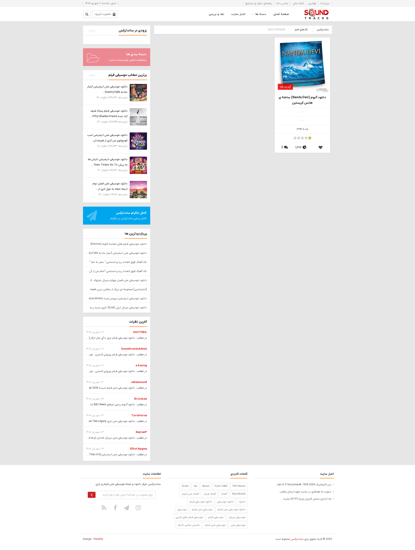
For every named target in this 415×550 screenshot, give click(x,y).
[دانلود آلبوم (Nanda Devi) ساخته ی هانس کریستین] (302, 65)
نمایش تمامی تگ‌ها (189, 525)
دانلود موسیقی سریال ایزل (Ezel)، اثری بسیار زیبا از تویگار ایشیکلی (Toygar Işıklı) (116, 307)
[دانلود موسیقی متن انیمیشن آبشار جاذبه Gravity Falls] (138, 92)
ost (195, 486)
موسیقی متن (238, 525)
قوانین (312, 3)
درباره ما (325, 3)
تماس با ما (282, 3)
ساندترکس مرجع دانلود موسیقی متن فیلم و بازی (316, 14)
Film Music (239, 486)
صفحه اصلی (281, 14)
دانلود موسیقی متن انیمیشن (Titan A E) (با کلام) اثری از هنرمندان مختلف (93, 454)
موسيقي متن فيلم (202, 509)
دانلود (242, 501)
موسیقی (182, 509)
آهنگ (224, 494)
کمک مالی (298, 3)
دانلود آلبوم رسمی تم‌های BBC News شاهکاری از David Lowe (101, 404)
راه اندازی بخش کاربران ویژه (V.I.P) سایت (307, 499)
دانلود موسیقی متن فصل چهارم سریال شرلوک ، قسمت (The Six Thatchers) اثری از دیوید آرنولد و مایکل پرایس (116, 280)
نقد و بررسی (216, 14)
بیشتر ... (91, 30)
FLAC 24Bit (221, 486)
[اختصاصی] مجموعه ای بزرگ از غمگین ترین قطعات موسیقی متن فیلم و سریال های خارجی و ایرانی (116, 289)
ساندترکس (323, 29)
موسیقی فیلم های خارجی (189, 517)
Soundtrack (239, 494)
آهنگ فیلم (210, 494)
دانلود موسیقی (225, 501)
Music (206, 486)
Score (185, 486)
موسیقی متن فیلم (215, 525)
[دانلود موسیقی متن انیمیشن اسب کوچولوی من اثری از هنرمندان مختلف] (138, 141)
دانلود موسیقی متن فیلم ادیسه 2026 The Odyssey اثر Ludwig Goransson (92, 388)
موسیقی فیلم (215, 517)
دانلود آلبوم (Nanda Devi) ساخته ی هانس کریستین (302, 100)
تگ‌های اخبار (301, 29)
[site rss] (104, 507)
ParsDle (98, 539)
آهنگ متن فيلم (190, 494)
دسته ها (260, 14)
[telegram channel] (126, 507)
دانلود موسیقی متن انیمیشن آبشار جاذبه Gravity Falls (116, 253)
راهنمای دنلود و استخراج (258, 3)
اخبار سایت (238, 14)
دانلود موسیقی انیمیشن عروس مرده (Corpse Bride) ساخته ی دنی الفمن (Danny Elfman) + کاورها (116, 298)
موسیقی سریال (237, 517)
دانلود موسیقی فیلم (200, 501)
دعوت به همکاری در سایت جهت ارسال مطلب (305, 492)
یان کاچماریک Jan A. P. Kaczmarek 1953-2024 (304, 484)
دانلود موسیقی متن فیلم (231, 509)
